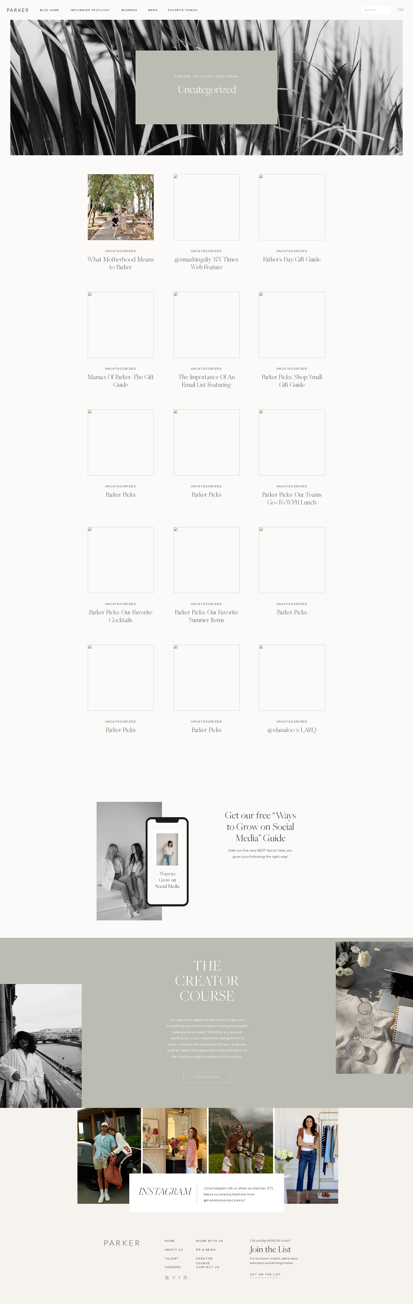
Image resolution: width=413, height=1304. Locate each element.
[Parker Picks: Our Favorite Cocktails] (121, 560)
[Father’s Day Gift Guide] (292, 207)
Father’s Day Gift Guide (292, 260)
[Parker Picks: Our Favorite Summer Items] (207, 560)
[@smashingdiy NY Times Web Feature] (207, 207)
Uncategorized (120, 251)
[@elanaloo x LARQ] (292, 678)
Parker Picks (121, 495)
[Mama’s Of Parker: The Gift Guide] (121, 325)
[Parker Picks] (121, 442)
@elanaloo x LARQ (292, 730)
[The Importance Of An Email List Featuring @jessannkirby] (207, 325)
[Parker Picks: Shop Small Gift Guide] (292, 325)
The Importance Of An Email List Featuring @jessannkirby (206, 385)
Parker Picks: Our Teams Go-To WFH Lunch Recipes (292, 503)
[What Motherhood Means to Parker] (121, 207)
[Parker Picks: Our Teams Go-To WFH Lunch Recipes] (292, 442)
